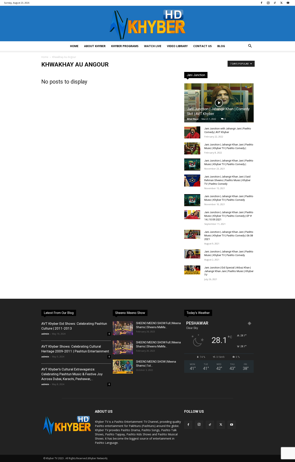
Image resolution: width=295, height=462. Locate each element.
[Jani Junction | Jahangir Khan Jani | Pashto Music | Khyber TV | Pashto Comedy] (192, 200)
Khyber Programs (124, 46)
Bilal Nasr (193, 118)
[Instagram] (268, 3)
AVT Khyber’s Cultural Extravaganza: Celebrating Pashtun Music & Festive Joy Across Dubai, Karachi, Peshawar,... (72, 374)
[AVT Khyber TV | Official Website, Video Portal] (147, 23)
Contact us (202, 46)
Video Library (177, 46)
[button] (250, 46)
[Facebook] (261, 3)
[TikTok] (275, 3)
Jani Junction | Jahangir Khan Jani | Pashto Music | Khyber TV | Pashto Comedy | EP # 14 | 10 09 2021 (228, 216)
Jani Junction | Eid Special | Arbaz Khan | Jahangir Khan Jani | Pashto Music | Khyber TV (228, 271)
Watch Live (152, 46)
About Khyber (95, 46)
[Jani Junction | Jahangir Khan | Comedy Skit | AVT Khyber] (219, 102)
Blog (221, 46)
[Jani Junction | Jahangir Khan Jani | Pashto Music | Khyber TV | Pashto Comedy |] (192, 148)
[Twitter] (281, 3)
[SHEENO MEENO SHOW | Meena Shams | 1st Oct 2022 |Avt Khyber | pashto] (123, 367)
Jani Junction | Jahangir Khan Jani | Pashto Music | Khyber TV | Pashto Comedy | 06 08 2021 (228, 235)
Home (74, 46)
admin (45, 333)
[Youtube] (288, 3)
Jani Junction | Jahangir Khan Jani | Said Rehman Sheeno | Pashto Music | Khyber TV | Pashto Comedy (227, 180)
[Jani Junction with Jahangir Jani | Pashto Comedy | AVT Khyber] (192, 132)
